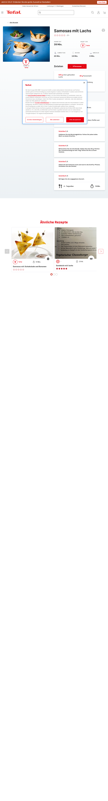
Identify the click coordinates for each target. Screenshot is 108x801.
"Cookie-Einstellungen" (42, 102)
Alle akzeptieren (75, 119)
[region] (54, 102)
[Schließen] (84, 82)
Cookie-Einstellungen (34, 119)
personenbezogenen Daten (37, 95)
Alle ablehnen (54, 119)
